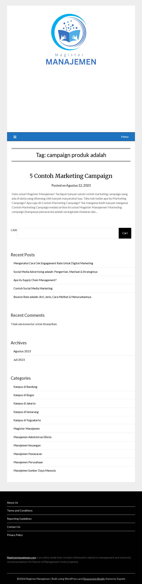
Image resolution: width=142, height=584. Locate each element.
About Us (12, 502)
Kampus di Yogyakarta (27, 420)
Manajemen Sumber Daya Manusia (34, 470)
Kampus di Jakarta (24, 403)
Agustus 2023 (22, 351)
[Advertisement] (71, 97)
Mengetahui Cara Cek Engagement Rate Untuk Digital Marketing (53, 263)
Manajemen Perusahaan (28, 462)
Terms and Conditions (20, 510)
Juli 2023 (19, 359)
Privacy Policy (15, 534)
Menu (125, 136)
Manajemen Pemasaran (27, 453)
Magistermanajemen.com (21, 557)
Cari (14, 230)
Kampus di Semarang (26, 411)
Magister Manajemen (26, 428)
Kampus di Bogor (23, 395)
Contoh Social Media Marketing (33, 288)
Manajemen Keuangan (27, 445)
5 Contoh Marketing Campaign (71, 175)
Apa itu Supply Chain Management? (35, 280)
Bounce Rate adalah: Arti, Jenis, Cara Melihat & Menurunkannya (52, 296)
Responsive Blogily (94, 578)
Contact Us (13, 526)
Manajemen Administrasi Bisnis (32, 437)
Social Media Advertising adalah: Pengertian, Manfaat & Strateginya (55, 271)
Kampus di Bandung (25, 386)
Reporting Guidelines (19, 518)
